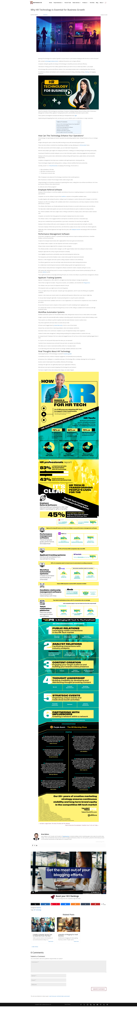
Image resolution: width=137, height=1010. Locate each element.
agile (76, 115)
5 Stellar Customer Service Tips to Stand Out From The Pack (42, 935)
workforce (63, 196)
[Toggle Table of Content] (78, 122)
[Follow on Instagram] (87, 1004)
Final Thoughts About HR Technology (65, 132)
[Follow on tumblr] (104, 1004)
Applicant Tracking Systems (63, 129)
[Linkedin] (36, 845)
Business (46, 14)
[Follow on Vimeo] (107, 1004)
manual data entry (58, 325)
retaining (87, 72)
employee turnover (76, 229)
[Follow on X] (84, 1004)
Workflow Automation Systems (63, 130)
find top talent (83, 145)
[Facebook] (32, 845)
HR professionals (53, 165)
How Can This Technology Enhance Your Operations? (68, 124)
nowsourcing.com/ (100, 841)
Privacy (69, 1004)
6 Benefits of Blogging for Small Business (68, 935)
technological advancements (51, 61)
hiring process (86, 282)
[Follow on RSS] (90, 1004)
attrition (44, 272)
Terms (66, 1004)
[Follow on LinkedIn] (94, 1004)
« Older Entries (34, 946)
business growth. (68, 353)
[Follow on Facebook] (81, 1004)
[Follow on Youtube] (97, 1004)
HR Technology (37, 910)
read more (50, 941)
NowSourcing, (66, 836)
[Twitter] (34, 845)
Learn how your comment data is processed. (59, 996)
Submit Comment (99, 989)
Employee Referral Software (63, 125)
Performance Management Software (65, 127)
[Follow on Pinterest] (100, 1004)
